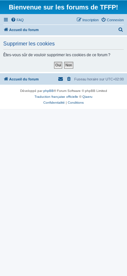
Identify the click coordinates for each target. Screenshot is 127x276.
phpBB (48, 91)
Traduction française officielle (56, 96)
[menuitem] (17, 20)
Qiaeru (87, 96)
